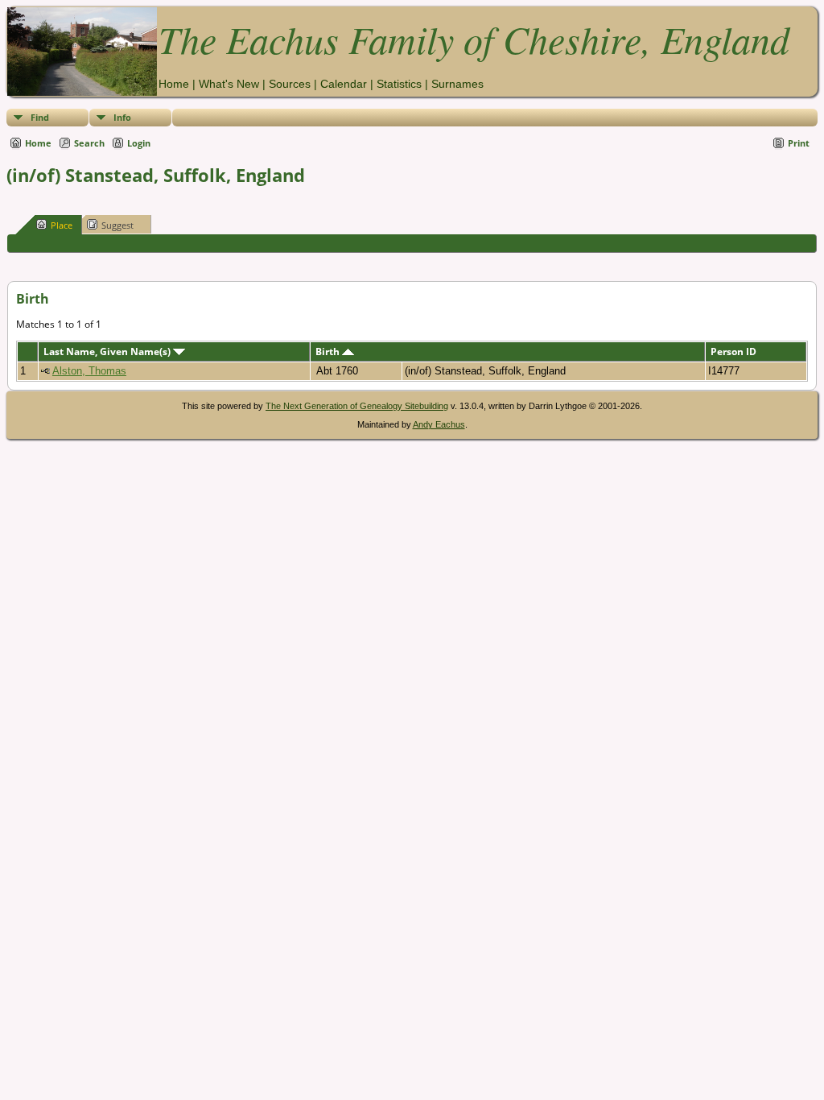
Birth (328, 351)
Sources (290, 83)
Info (122, 117)
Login (138, 143)
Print (799, 143)
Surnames (457, 83)
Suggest (117, 225)
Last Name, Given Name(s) (108, 351)
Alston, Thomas (89, 371)
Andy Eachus (439, 424)
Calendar (343, 83)
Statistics (399, 83)
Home (174, 83)
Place (61, 225)
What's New (229, 83)
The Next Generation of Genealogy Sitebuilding (357, 406)
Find (40, 117)
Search (89, 143)
